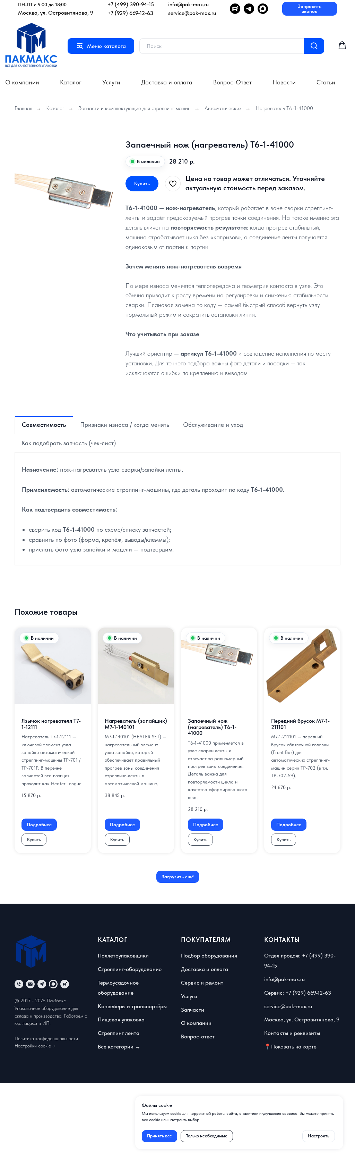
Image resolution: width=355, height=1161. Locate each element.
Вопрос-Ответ (232, 82)
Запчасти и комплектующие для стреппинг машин (134, 108)
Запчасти (192, 1009)
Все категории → (119, 1046)
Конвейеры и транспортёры (132, 1006)
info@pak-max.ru (188, 4)
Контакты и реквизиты (292, 1033)
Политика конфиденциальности (46, 1038)
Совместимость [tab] (44, 424)
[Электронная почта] (30, 984)
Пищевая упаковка (121, 1019)
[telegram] (41, 984)
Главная (23, 108)
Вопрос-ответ (198, 1036)
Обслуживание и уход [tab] (213, 424)
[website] (53, 984)
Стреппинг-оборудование (130, 969)
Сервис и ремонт (202, 982)
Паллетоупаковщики (123, 955)
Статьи (326, 82)
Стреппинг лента (118, 1033)
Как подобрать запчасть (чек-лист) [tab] (68, 443)
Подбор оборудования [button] (209, 955)
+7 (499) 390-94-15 (130, 4)
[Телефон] (19, 984)
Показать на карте (294, 1046)
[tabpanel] (177, 508)
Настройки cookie (33, 1045)
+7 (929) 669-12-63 (130, 13)
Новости (284, 82)
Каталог (70, 82)
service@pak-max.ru (192, 13)
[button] (309, 9)
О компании (22, 82)
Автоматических (223, 108)
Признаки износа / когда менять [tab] (124, 424)
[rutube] (64, 984)
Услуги (111, 82)
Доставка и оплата (166, 82)
